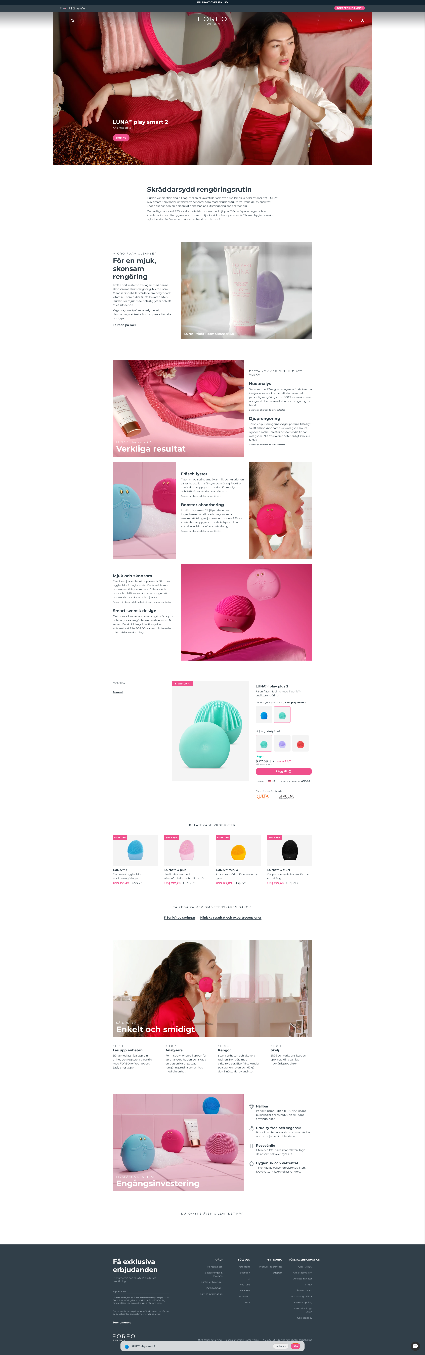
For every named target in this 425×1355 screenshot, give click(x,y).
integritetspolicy (132, 1314)
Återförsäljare (304, 1290)
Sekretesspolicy (303, 1302)
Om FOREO (305, 1266)
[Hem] (212, 22)
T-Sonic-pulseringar (179, 917)
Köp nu (121, 137)
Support (277, 1272)
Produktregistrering (270, 1266)
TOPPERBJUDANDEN (350, 8)
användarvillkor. (153, 1314)
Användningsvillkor (301, 1296)
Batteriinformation (211, 1293)
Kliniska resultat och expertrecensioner (230, 917)
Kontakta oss (214, 1266)
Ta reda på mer (124, 325)
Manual (118, 692)
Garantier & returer (211, 1281)
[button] (415, 1346)
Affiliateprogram (302, 1272)
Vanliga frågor (214, 1287)
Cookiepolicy (304, 1317)
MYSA (308, 1284)
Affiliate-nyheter (302, 1278)
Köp (296, 1346)
